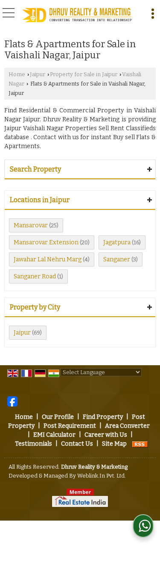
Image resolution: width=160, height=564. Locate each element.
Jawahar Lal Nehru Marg (47, 259)
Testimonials (33, 443)
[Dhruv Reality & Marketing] (77, 15)
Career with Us (105, 434)
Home (17, 74)
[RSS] (140, 443)
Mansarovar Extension (46, 242)
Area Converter (127, 425)
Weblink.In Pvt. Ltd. (101, 475)
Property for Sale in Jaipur (83, 74)
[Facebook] (12, 401)
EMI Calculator (54, 434)
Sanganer (116, 259)
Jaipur (37, 74)
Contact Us (77, 443)
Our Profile (58, 417)
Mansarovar (31, 225)
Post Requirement (70, 425)
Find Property (103, 417)
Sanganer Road (35, 276)
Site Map (114, 443)
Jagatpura (117, 242)
